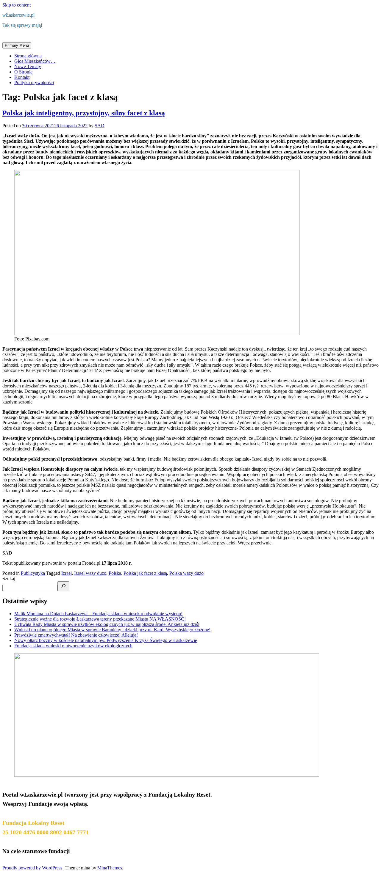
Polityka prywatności (34, 82)
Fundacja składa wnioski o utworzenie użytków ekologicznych (73, 645)
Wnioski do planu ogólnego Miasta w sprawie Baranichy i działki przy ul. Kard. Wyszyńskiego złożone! (112, 629)
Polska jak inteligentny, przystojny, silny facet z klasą (83, 113)
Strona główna (28, 55)
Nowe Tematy (27, 66)
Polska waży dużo (186, 573)
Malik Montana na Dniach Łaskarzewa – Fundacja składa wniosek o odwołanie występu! (98, 613)
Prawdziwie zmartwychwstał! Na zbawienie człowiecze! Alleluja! (76, 635)
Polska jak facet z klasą (145, 573)
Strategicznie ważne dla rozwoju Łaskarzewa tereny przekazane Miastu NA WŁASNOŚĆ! (100, 618)
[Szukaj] (63, 586)
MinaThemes (109, 867)
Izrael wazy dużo (90, 573)
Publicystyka (33, 573)
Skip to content (16, 4)
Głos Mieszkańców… (34, 61)
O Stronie (23, 71)
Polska (115, 573)
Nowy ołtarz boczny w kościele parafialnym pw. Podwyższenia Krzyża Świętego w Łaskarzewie (105, 640)
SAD (99, 125)
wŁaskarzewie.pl (18, 15)
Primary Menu (17, 45)
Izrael (66, 573)
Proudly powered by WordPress (32, 867)
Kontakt (21, 77)
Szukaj (8, 578)
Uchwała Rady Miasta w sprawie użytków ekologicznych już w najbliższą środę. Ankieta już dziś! (106, 624)
